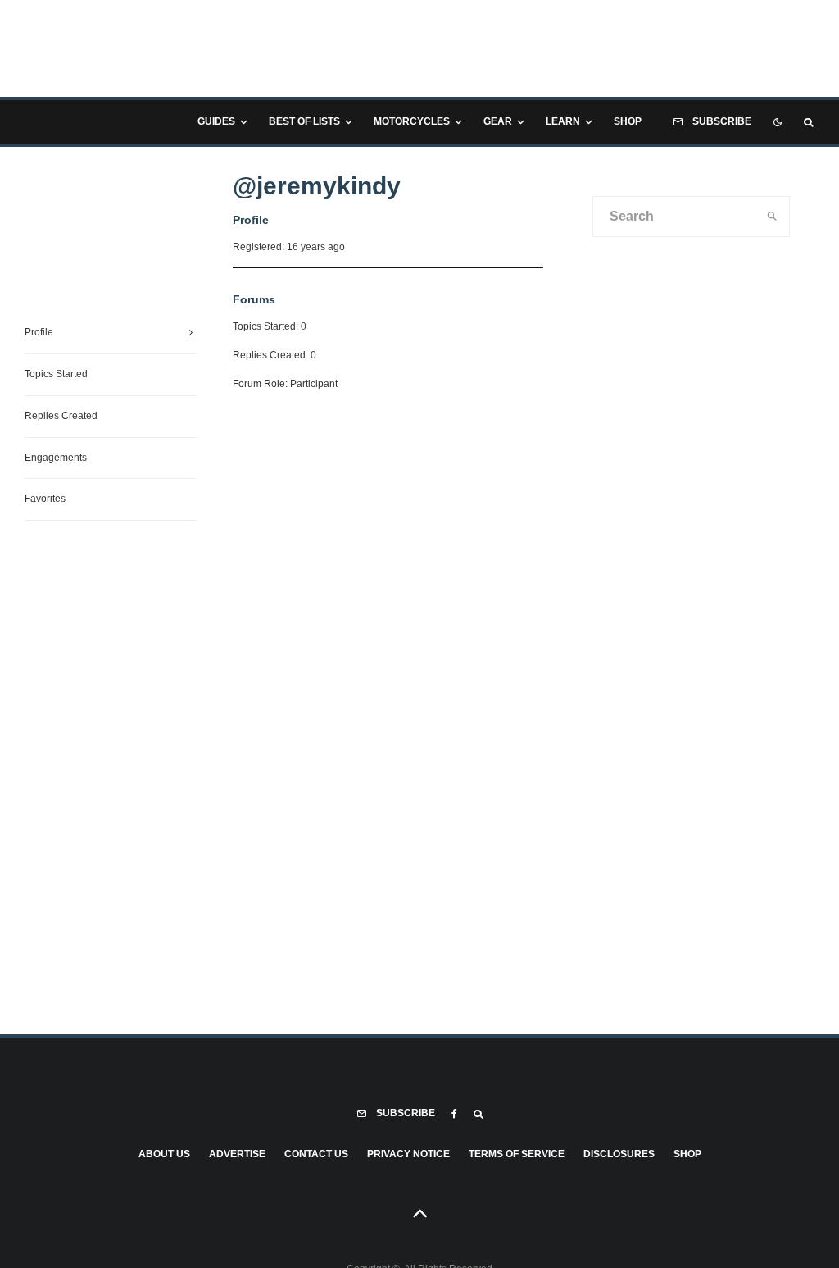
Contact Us (316, 1154)
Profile (39, 332)
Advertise (237, 1154)
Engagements (56, 457)
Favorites (45, 498)
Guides (216, 121)
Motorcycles (412, 121)
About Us (164, 1154)
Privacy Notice (408, 1154)
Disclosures (619, 1154)
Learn (563, 121)
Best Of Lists (304, 121)
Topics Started (56, 374)
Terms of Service (517, 1154)
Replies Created (61, 416)
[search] (772, 216)
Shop (628, 121)
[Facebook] (454, 1114)
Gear (497, 121)
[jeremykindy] (86, 291)
